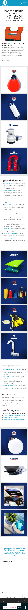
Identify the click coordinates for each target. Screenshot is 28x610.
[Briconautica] (11, 3)
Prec (5, 33)
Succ (22, 33)
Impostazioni (21, 607)
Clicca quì (23, 415)
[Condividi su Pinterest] (10, 597)
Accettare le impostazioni (14, 604)
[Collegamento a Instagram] (24, 597)
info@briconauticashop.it (18, 419)
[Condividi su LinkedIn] (14, 597)
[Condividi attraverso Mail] (20, 597)
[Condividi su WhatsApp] (7, 597)
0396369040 (16, 417)
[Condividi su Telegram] (17, 597)
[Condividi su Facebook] (4, 597)
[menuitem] (20, 3)
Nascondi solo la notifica (10, 607)
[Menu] (24, 3)
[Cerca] (20, 3)
